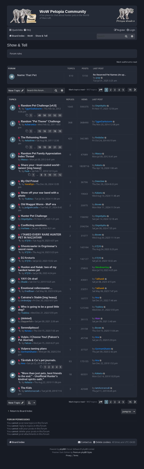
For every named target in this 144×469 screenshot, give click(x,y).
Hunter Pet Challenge (34, 216)
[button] (100, 90)
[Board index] (24, 16)
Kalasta (99, 165)
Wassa (24, 159)
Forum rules (16, 53)
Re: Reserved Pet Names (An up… (109, 74)
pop (98, 77)
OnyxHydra (100, 105)
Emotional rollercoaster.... (36, 288)
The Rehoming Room (34, 137)
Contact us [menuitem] (86, 442)
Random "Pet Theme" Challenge (40, 121)
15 (39, 131)
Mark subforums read (127, 62)
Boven (98, 204)
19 (60, 131)
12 (60, 174)
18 (55, 131)
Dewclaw (99, 181)
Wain (97, 318)
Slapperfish (27, 321)
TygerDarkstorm (33, 108)
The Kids (26, 387)
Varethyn (29, 184)
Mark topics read (77, 89)
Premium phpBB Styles (82, 452)
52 (55, 115)
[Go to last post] (108, 105)
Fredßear (29, 291)
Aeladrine (29, 140)
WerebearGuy (102, 267)
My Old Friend (29, 181)
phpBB (62, 449)
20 (49, 147)
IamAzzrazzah (32, 390)
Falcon (28, 343)
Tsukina (29, 198)
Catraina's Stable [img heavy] (39, 297)
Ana (97, 297)
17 (49, 131)
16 (44, 131)
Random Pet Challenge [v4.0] (38, 105)
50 (44, 115)
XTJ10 (28, 240)
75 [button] (130, 89)
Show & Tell (17, 45)
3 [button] (114, 89)
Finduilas (99, 137)
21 (55, 147)
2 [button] (110, 89)
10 (49, 174)
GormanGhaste (29, 351)
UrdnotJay (26, 300)
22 (60, 147)
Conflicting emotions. (34, 225)
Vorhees (25, 228)
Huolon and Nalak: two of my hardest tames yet (37, 269)
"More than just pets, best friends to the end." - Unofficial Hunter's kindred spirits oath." (40, 376)
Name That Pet (27, 75)
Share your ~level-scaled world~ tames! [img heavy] (39, 166)
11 (55, 174)
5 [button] (123, 89)
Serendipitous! (30, 327)
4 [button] (119, 89)
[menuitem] (27, 30)
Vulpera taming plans (34, 348)
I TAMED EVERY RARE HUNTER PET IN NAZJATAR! (39, 236)
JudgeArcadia (31, 207)
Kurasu (28, 330)
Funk (27, 171)
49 (39, 115)
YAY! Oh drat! (29, 278)
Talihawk (99, 278)
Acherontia (30, 124)
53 (60, 115)
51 (49, 115)
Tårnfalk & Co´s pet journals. (38, 360)
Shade (24, 281)
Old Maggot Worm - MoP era (38, 204)
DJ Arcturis (28, 257)
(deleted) (26, 318)
